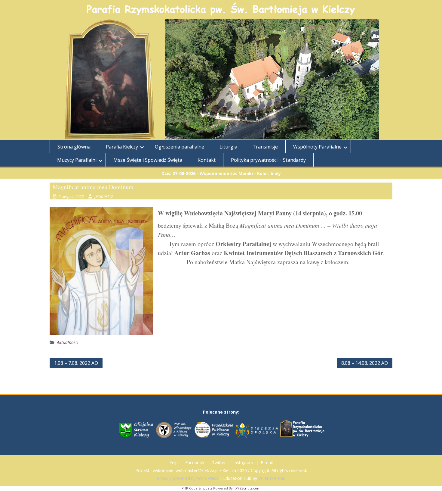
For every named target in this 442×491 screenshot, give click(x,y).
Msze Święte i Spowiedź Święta (147, 160)
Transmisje (265, 146)
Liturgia (228, 146)
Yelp (174, 463)
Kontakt (207, 160)
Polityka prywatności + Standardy (268, 160)
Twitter (219, 463)
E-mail (267, 463)
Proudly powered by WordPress (187, 478)
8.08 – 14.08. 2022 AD (364, 363)
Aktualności (67, 342)
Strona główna (74, 146)
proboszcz (103, 196)
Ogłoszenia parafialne (179, 146)
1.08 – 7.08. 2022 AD (76, 363)
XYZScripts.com (247, 488)
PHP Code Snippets (197, 488)
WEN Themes (271, 478)
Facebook (194, 463)
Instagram (243, 463)
